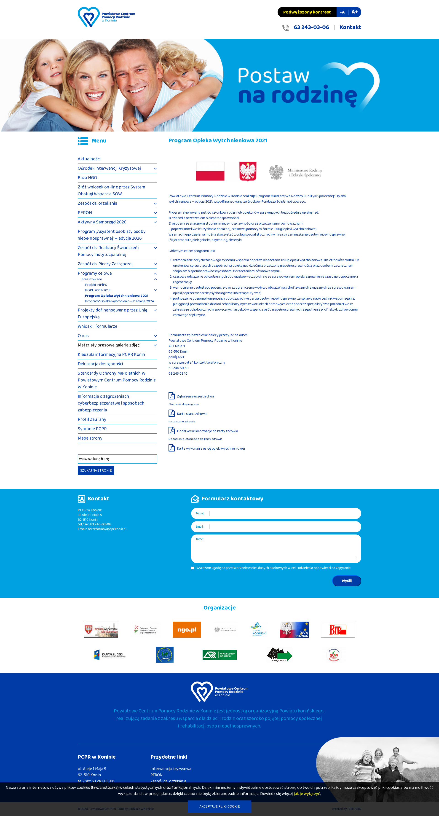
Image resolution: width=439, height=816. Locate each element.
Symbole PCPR (92, 428)
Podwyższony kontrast (307, 12)
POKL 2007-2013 (97, 290)
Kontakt (350, 27)
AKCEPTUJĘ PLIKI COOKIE (219, 806)
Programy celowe (95, 273)
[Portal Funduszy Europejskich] (109, 655)
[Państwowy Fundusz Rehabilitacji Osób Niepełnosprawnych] (145, 629)
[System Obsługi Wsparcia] (334, 654)
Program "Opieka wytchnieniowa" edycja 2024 (119, 301)
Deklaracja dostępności (100, 363)
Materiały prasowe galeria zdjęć (109, 345)
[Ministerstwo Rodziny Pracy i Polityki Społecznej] (225, 629)
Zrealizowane (91, 279)
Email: (199, 526)
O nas (83, 335)
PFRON (85, 212)
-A (342, 12)
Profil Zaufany (92, 419)
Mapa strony (90, 438)
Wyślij (347, 581)
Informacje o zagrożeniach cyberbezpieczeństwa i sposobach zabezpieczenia (111, 403)
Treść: (199, 539)
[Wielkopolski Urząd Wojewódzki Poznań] (294, 629)
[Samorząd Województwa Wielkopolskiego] (101, 629)
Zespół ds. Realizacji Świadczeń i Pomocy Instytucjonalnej (108, 251)
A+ (354, 12)
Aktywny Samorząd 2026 (102, 222)
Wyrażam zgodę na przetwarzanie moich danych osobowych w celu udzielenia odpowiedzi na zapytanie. (273, 568)
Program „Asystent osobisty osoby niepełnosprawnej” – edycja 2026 (112, 235)
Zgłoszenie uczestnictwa (195, 396)
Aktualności (89, 159)
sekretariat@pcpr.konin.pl (107, 529)
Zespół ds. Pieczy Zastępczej (105, 263)
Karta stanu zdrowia (192, 414)
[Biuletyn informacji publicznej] (338, 629)
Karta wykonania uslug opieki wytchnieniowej (211, 448)
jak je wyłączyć (307, 794)
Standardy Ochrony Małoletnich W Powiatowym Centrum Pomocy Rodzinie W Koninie (117, 380)
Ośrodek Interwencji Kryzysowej (109, 168)
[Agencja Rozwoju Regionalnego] (219, 654)
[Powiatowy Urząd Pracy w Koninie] (280, 654)
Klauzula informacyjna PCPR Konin (111, 354)
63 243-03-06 (311, 27)
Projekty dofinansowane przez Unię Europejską (112, 313)
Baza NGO (87, 177)
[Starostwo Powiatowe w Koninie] (259, 629)
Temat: (200, 513)
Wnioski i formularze (97, 326)
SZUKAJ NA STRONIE (96, 470)
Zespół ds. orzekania (97, 203)
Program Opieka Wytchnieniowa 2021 (116, 296)
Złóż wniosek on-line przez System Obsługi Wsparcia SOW (111, 190)
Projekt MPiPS (96, 285)
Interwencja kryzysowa (170, 769)
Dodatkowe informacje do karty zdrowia (207, 431)
